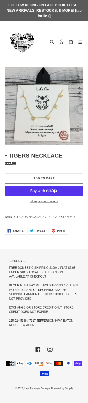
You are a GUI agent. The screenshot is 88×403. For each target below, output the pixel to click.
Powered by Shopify (62, 388)
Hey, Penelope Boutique (37, 388)
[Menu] (80, 41)
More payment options (44, 201)
